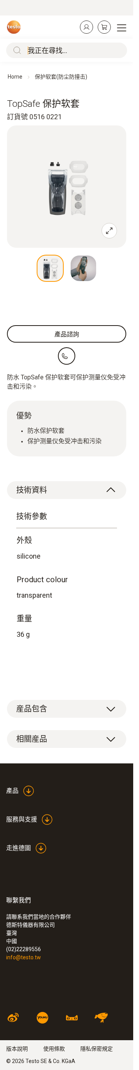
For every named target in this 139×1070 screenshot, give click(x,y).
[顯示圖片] (50, 268)
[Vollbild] (109, 230)
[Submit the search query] (15, 50)
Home (15, 77)
